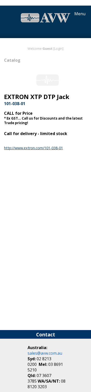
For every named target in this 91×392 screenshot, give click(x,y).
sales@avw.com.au (45, 353)
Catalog (12, 60)
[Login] (58, 48)
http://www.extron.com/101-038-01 (33, 147)
